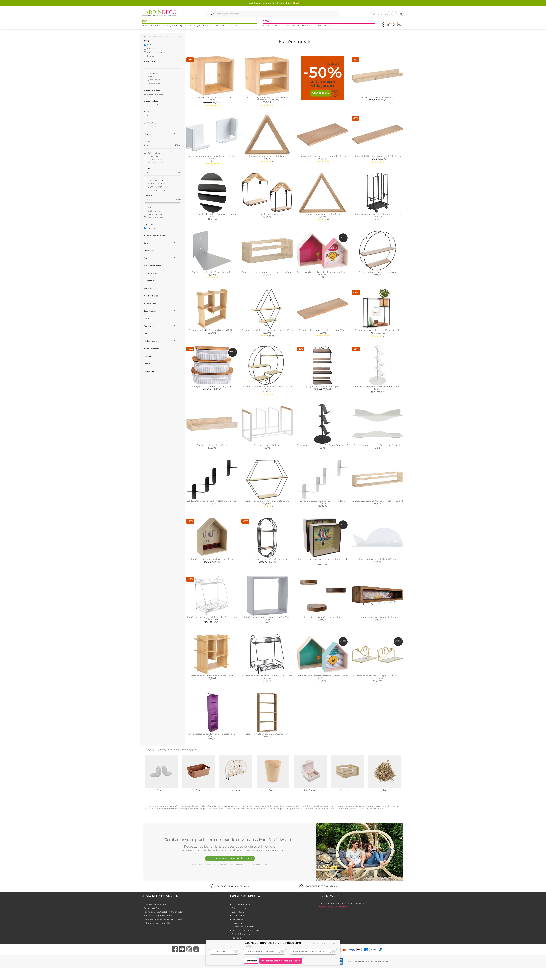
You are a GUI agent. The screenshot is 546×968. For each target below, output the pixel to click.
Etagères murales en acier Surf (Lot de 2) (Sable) (378, 445)
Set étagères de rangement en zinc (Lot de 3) (212, 386)
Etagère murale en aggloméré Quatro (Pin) (267, 734)
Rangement (176, 37)
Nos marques (238, 923)
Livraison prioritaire (155, 94)
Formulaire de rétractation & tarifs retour (164, 912)
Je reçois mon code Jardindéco (230, 858)
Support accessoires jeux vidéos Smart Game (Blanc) (377, 387)
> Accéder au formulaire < (333, 906)
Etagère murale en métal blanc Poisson (377, 559)
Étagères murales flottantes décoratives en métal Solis (212, 215)
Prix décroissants (154, 52)
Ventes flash (238, 912)
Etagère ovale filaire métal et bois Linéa (267, 559)
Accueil (147, 37)
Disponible (151, 228)
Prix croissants (153, 48)
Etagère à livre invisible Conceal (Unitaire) (212, 272)
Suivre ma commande (155, 904)
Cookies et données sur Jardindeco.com (273, 942)
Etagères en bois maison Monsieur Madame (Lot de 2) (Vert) (322, 676)
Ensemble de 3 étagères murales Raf (322, 617)
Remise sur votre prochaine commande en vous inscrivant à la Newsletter (230, 840)
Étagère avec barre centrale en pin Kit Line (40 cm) (267, 272)
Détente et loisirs (324, 25)
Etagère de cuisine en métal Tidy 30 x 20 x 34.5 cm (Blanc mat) (212, 618)
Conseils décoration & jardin (245, 930)
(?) (230, 952)
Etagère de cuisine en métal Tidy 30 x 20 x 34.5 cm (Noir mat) (267, 676)
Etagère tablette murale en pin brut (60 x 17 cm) (322, 330)
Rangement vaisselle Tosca (267, 445)
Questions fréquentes (154, 908)
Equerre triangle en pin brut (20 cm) (267, 156)
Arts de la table (281, 25)
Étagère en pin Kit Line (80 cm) (377, 97)
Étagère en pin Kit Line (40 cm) (212, 445)
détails (249, 946)
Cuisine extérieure (151, 25)
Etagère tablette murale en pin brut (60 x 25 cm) (322, 156)
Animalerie (207, 25)
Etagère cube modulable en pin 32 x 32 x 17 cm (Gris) (267, 618)
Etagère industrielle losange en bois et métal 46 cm (267, 330)
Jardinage (195, 25)
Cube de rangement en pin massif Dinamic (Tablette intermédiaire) (267, 98)
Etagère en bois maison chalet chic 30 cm (212, 559)
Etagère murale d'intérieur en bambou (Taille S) (211, 675)
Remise (150, 56)
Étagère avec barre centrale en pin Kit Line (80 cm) (377, 501)
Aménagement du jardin (175, 25)
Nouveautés (238, 919)
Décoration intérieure (302, 25)
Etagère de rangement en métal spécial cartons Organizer (377, 215)
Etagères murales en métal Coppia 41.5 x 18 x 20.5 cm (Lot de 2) (377, 676)
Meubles (267, 25)
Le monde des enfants (227, 25)
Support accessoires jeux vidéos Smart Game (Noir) (322, 445)
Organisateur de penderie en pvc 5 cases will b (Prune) (212, 735)
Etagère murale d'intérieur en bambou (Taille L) (212, 330)
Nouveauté (151, 116)
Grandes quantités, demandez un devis (163, 919)
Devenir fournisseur (241, 934)
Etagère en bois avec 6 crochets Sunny (378, 617)
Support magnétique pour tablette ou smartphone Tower (212, 157)
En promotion (153, 127)
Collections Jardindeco (243, 926)
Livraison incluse (154, 105)
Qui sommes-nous (241, 904)
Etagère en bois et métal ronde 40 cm (378, 272)
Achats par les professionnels (158, 915)
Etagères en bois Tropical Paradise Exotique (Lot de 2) (322, 560)
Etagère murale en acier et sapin (322, 386)
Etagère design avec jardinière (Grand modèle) (378, 330)
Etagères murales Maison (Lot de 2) (267, 214)
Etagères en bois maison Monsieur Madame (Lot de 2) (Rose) (322, 273)
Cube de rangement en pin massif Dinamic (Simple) (212, 98)
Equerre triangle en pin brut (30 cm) (322, 214)
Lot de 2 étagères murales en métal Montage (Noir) (212, 501)
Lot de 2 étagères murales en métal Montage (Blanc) (322, 502)
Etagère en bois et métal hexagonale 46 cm (267, 501)
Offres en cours (239, 908)
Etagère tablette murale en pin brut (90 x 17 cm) (377, 156)
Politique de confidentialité (157, 923)
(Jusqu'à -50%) (394, 24)
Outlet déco (238, 915)
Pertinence (152, 45)
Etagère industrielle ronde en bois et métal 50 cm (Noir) (267, 387)
